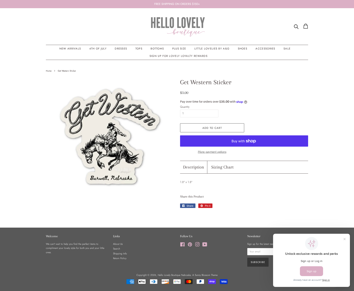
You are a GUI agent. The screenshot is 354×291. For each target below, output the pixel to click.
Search (116, 248)
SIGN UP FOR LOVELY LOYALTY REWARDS (179, 56)
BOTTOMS (157, 49)
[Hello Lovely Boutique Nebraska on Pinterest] (190, 245)
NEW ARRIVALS (70, 49)
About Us (118, 244)
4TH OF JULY (98, 49)
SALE (287, 49)
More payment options (212, 151)
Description (193, 167)
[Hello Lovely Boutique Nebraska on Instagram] (197, 245)
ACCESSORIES (265, 49)
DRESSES (121, 49)
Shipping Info (120, 253)
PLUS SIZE (179, 49)
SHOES (242, 49)
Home (48, 70)
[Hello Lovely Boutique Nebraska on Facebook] (182, 245)
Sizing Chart (222, 167)
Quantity (184, 107)
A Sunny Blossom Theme (205, 275)
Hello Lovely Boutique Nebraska (174, 275)
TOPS (138, 49)
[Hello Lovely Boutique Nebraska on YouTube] (204, 245)
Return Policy (119, 258)
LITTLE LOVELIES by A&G (212, 49)
